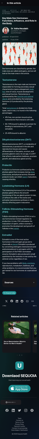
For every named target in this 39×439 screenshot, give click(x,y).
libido (24, 263)
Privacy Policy (19, 424)
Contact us (19, 420)
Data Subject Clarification (19, 430)
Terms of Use (19, 422)
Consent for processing (19, 428)
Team (19, 418)
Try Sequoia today (9, 293)
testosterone (12, 108)
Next (34, 305)
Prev (4, 305)
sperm (25, 177)
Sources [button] (9, 282)
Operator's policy (19, 426)
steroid (15, 244)
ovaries (16, 228)
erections (31, 263)
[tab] (17, 355)
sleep (32, 172)
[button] (13, 402)
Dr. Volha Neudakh (19, 28)
